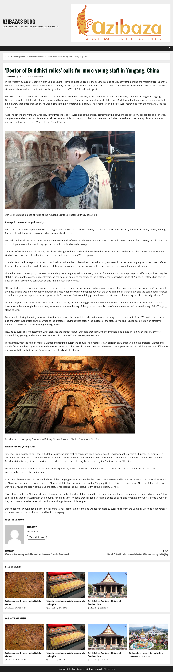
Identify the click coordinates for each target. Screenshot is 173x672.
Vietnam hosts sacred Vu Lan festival (146, 653)
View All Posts (36, 537)
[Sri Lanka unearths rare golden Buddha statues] (24, 585)
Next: (137, 552)
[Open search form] (169, 48)
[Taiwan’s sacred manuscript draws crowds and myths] (65, 585)
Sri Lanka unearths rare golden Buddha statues (23, 602)
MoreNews (96, 669)
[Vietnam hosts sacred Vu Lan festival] (148, 636)
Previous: (37, 552)
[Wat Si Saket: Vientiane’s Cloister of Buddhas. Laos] (107, 585)
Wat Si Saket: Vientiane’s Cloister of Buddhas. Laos (104, 602)
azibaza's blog (19, 21)
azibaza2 (11, 76)
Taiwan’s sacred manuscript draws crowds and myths (65, 602)
